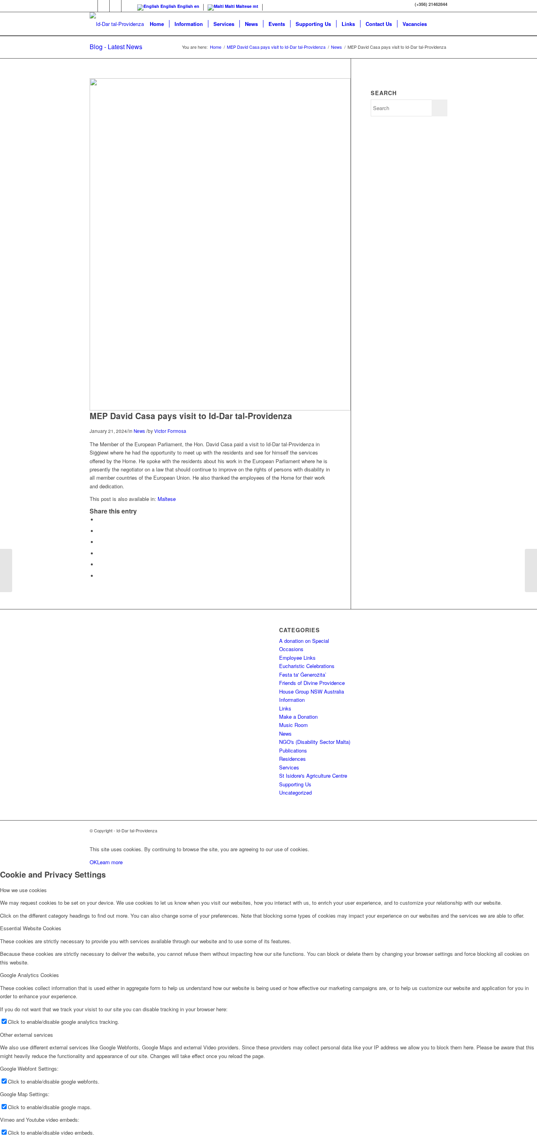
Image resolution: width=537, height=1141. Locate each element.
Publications (293, 750)
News (336, 47)
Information (292, 699)
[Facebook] (103, 6)
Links (285, 708)
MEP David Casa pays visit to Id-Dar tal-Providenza (276, 47)
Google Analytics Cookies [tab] (29, 975)
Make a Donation (298, 716)
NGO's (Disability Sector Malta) (314, 741)
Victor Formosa (170, 431)
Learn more (110, 862)
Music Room (293, 725)
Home (215, 47)
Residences (292, 758)
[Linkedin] (127, 6)
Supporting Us (295, 784)
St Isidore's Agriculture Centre (313, 775)
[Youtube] (91, 6)
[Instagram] (115, 6)
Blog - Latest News (116, 46)
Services (289, 767)
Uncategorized (295, 792)
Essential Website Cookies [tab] (30, 928)
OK (93, 862)
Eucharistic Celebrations (307, 666)
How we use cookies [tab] (23, 890)
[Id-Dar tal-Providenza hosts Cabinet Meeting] (531, 570)
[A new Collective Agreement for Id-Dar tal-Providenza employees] (6, 570)
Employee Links (297, 657)
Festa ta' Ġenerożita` (303, 674)
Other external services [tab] (26, 1034)
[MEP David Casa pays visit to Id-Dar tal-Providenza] (220, 408)
